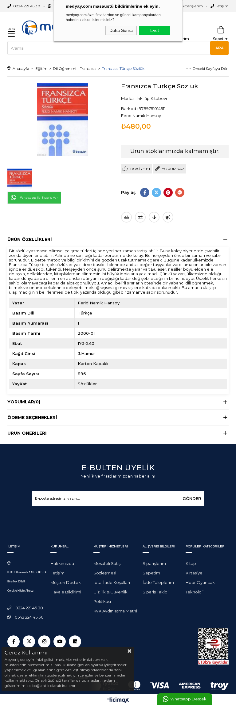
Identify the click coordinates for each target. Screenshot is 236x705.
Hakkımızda (62, 563)
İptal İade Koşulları (111, 582)
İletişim (222, 6)
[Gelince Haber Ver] (168, 217)
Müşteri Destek (65, 582)
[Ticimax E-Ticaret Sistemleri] (118, 700)
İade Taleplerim (158, 582)
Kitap (191, 563)
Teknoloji (194, 591)
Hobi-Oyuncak (200, 582)
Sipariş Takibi (155, 591)
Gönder (192, 498)
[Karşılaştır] (140, 217)
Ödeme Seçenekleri (32, 417)
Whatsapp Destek (188, 699)
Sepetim (151, 572)
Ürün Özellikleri (29, 239)
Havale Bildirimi (65, 591)
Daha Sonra (121, 30)
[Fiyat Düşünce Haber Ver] (154, 217)
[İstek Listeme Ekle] (126, 217)
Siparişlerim (192, 6)
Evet (154, 30)
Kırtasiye (194, 572)
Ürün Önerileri (27, 433)
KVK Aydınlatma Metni (115, 610)
